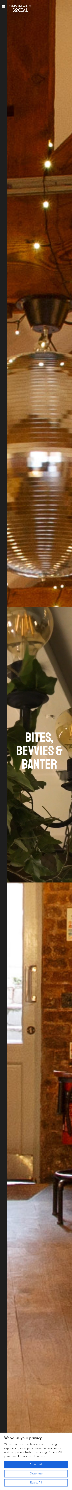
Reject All (36, 1482)
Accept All (36, 1464)
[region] (36, 1461)
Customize (36, 1473)
